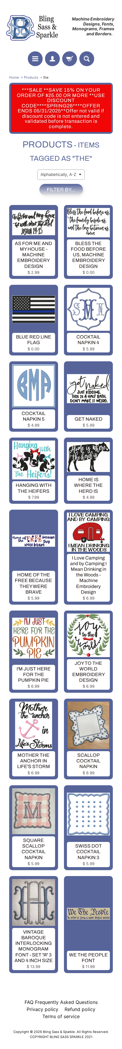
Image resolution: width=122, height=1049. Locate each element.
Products (31, 77)
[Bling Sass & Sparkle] (33, 26)
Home (14, 77)
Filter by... (61, 190)
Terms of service (61, 1016)
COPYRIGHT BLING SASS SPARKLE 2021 (61, 1037)
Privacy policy (42, 1009)
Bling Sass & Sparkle (59, 1032)
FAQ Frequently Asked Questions (61, 1002)
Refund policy (80, 1009)
